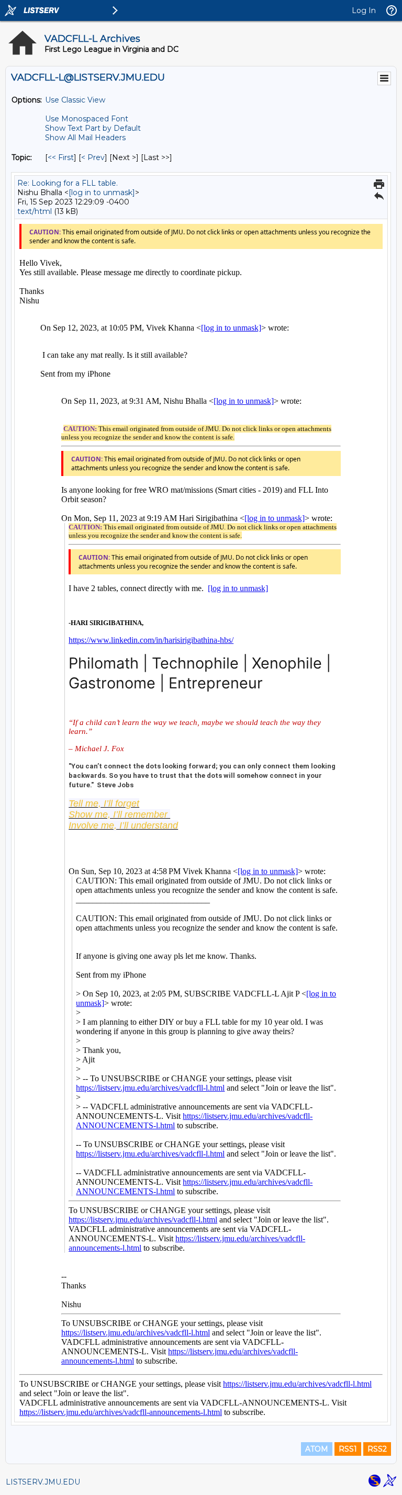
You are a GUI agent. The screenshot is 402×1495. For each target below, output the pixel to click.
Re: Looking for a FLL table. (67, 183)
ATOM (316, 1449)
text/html (34, 211)
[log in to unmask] (102, 192)
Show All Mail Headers (85, 137)
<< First (61, 157)
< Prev (93, 157)
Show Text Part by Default (93, 128)
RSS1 (348, 1449)
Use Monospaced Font (86, 118)
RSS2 (377, 1449)
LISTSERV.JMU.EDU (43, 1482)
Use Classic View (75, 100)
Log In (364, 10)
